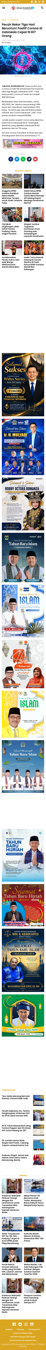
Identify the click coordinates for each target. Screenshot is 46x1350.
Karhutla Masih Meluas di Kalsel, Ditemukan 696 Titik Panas (34, 1237)
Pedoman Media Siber (23, 1333)
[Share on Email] (35, 159)
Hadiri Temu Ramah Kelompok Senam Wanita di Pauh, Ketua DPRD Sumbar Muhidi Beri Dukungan (34, 263)
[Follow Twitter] (35, 2)
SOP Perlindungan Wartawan (23, 1337)
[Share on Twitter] (16, 159)
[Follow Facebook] (32, 2)
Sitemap (20, 1329)
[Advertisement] (23, 299)
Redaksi (9, 1329)
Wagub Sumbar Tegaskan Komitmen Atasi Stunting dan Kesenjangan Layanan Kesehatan (34, 230)
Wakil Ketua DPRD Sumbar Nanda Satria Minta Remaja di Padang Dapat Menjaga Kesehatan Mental (34, 197)
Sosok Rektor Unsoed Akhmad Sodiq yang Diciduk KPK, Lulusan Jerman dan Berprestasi (12, 1269)
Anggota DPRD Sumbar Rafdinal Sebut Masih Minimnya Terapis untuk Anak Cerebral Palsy (12, 197)
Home (4, 20)
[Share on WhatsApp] (23, 159)
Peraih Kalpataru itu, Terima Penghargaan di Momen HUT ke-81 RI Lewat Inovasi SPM (16, 1113)
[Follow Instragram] (26, 1324)
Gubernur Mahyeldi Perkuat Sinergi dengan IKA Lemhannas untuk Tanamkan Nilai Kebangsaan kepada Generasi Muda (11, 1204)
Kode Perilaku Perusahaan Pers (23, 1340)
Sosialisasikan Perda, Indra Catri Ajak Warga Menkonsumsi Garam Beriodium (10, 262)
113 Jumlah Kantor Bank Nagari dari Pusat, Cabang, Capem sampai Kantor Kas (15, 1143)
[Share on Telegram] (29, 159)
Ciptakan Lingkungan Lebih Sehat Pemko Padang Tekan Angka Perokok (10, 229)
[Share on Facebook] (10, 159)
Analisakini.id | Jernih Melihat (26, 1344)
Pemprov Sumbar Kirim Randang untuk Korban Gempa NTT (32, 1299)
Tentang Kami (34, 1329)
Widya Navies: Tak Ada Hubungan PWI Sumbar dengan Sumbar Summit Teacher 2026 (33, 1269)
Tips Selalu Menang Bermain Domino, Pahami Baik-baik (16, 1097)
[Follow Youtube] (43, 2)
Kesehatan (14, 20)
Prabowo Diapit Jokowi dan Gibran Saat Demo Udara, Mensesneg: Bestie (15, 1157)
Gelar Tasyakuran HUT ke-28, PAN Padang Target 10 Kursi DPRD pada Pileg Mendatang (11, 1238)
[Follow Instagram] (39, 2)
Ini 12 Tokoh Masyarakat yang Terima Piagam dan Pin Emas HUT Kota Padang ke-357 (16, 1128)
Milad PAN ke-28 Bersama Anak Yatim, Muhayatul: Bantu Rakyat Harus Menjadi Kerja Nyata (34, 1200)
